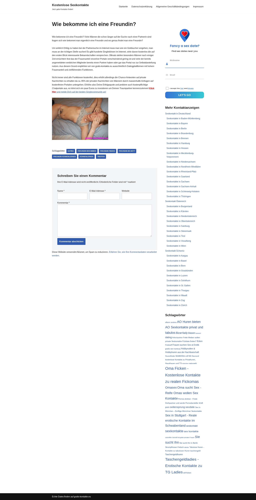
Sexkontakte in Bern (176, 266)
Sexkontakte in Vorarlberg (179, 241)
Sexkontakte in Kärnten (178, 211)
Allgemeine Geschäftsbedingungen (172, 6)
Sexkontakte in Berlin (177, 128)
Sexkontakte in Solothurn (178, 280)
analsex (174, 322)
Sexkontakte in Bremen (178, 138)
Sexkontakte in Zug (176, 300)
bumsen (198, 333)
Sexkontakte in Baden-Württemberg (183, 118)
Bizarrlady (182, 332)
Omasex (171, 387)
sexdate (190, 407)
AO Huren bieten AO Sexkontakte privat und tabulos (184, 327)
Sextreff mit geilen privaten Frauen (183, 437)
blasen (191, 333)
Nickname (175, 60)
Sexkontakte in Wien (176, 246)
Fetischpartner (177, 338)
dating (71, 151)
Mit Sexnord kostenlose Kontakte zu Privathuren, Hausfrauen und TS (182, 359)
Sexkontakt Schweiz (174, 251)
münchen (185, 363)
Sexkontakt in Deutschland (178, 113)
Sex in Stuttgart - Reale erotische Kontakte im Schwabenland (181, 420)
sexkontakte (174, 431)
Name (60, 191)
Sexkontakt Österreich (175, 201)
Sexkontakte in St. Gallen (178, 285)
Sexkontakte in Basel (177, 261)
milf (186, 356)
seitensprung (177, 407)
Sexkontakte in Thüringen (179, 196)
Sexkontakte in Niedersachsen (181, 162)
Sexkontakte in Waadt (177, 295)
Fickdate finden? (189, 341)
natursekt (193, 363)
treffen (101, 157)
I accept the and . (182, 88)
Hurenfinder (170, 356)
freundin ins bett (127, 151)
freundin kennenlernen (64, 157)
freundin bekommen (87, 151)
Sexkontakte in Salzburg (178, 226)
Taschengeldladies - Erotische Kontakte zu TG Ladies (183, 465)
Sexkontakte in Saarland (178, 176)
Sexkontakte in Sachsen (178, 181)
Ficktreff (168, 345)
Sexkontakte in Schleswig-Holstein (183, 191)
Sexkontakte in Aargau (177, 256)
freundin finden (107, 151)
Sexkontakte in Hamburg (178, 143)
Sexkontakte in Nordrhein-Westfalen (184, 167)
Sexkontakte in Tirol (176, 236)
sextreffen (168, 437)
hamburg (177, 349)
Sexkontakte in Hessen (177, 148)
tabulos (186, 447)
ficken (200, 341)
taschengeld (195, 451)
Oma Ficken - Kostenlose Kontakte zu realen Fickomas (183, 375)
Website (125, 191)
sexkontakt (192, 426)
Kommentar (63, 203)
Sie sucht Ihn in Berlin (188, 443)
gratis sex (169, 349)
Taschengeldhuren (174, 454)
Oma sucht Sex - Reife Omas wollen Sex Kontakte (183, 393)
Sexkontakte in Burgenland (179, 206)
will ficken (187, 473)
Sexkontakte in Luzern (177, 275)
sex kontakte (191, 431)
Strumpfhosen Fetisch (174, 447)
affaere (167, 322)
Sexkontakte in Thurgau (178, 290)
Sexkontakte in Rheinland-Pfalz (181, 171)
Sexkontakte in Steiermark (179, 231)
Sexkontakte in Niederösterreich (182, 216)
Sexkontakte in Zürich (177, 305)
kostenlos (180, 356)
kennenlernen (86, 157)
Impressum (198, 6)
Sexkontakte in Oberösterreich (181, 221)
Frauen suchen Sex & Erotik (186, 345)
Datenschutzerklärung (141, 6)
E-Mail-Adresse (97, 191)
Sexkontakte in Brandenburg (180, 133)
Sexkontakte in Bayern (177, 123)
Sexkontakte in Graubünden (180, 270)
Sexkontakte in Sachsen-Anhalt (181, 186)
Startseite (123, 6)
